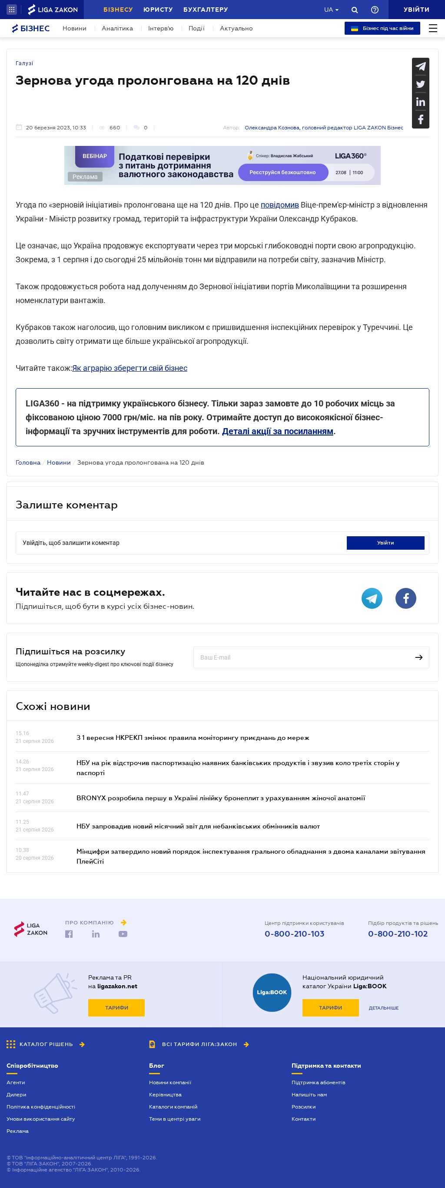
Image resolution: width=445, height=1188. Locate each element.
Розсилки (303, 1107)
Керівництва (165, 1095)
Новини (74, 28)
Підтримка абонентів (318, 1082)
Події (197, 28)
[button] (12, 9)
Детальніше (384, 1008)
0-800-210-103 (294, 934)
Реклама (18, 1131)
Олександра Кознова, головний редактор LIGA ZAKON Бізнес (324, 128)
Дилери (16, 1095)
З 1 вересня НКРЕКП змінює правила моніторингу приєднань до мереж (192, 737)
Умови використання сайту (41, 1119)
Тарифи (116, 1008)
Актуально (236, 28)
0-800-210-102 (398, 934)
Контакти (303, 1119)
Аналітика (117, 28)
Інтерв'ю (160, 28)
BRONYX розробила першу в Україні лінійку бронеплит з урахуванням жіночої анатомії (220, 798)
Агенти (16, 1082)
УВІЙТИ (385, 543)
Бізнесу (118, 9)
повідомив (280, 204)
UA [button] (328, 9)
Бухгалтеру (205, 9)
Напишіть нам (309, 1095)
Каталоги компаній (173, 1107)
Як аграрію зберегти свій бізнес (129, 368)
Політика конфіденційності (41, 1107)
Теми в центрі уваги (174, 1119)
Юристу (158, 9)
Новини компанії (170, 1082)
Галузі (24, 63)
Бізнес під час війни (388, 28)
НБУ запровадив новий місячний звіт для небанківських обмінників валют (198, 826)
